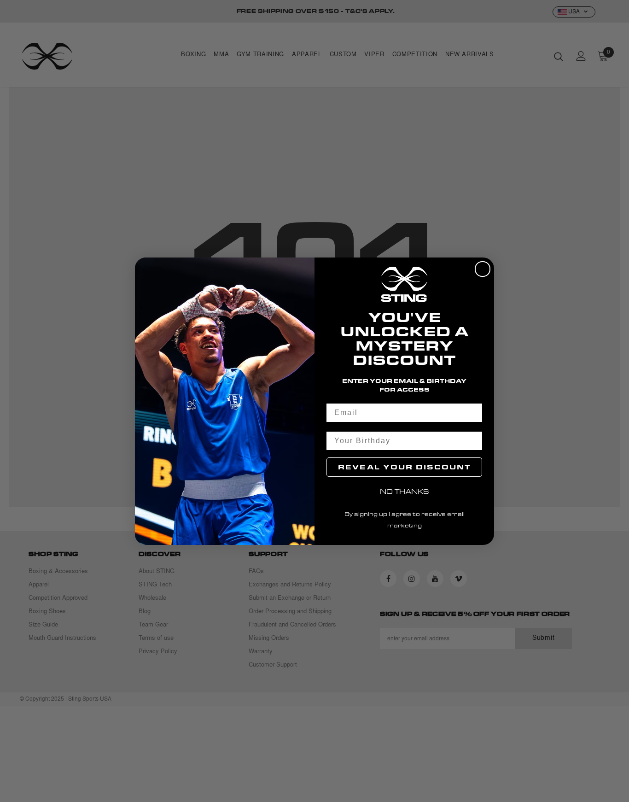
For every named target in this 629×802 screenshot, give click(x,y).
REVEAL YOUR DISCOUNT (404, 466)
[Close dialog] (482, 269)
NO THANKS (404, 491)
